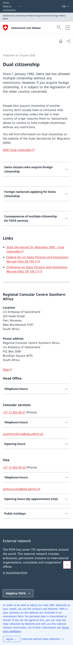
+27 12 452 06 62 (14, 467)
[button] (67, 565)
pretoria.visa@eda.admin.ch (21, 489)
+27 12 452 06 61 (14, 412)
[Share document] (68, 41)
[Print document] (60, 41)
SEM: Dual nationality (17, 150)
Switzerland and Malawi (26, 28)
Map (6, 369)
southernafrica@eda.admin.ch (23, 434)
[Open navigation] (67, 27)
